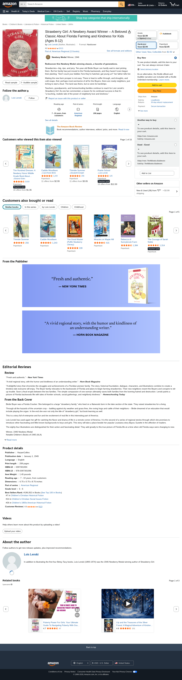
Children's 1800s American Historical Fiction (31, 503)
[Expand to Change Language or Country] (134, 5)
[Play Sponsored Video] (127, 603)
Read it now (123, 129)
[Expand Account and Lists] (155, 5)
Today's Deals (28, 11)
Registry (76, 11)
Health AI (15, 11)
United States (61, 24)
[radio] (146, 35)
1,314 (162, 245)
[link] (25, 173)
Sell (68, 11)
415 (107, 243)
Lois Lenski (53, 44)
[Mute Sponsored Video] (77, 615)
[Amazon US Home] (53, 664)
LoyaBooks (155, 100)
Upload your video (12, 531)
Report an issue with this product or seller (67, 98)
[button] (6, 11)
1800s (70, 24)
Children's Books (15, 24)
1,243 (54, 243)
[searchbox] (72, 4)
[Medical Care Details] (50, 11)
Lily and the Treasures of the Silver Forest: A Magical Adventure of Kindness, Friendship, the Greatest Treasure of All (134, 624)
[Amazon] (10, 4)
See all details (51, 120)
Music (85, 11)
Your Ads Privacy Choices (122, 672)
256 (27, 243)
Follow (32, 98)
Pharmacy (95, 11)
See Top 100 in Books (51, 492)
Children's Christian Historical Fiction (27, 495)
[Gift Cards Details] (63, 11)
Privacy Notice (70, 672)
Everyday (107, 11)
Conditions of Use (55, 672)
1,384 (135, 245)
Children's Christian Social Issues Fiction (30, 499)
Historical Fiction (47, 24)
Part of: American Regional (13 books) (62, 51)
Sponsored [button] (6, 584)
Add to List (146, 173)
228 (80, 248)
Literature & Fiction (31, 24)
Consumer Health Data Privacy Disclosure (93, 672)
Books (5, 24)
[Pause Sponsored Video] (77, 610)
